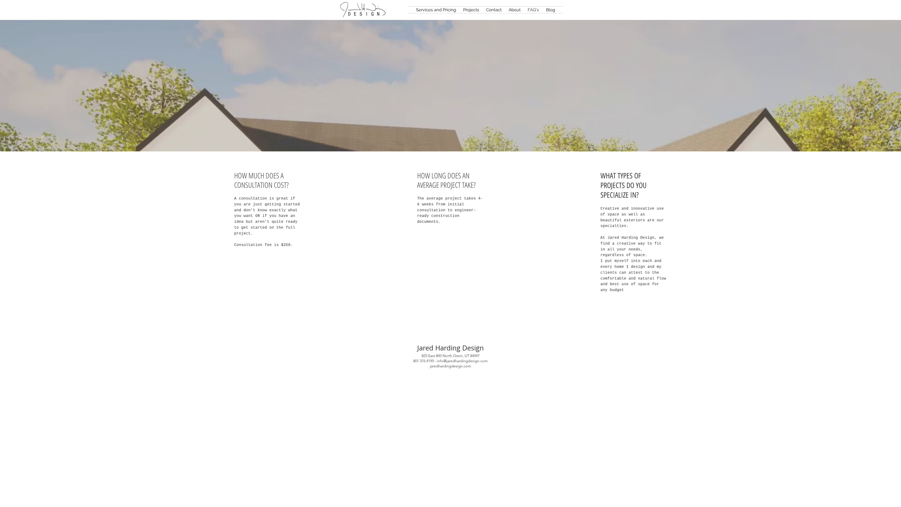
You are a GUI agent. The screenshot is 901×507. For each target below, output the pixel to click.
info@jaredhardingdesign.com (462, 361)
